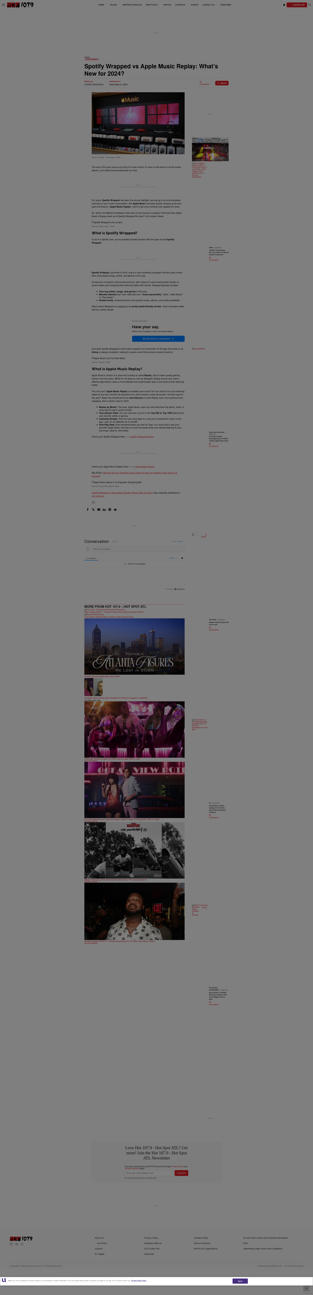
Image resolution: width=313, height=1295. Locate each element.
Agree (240, 1281)
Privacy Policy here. (138, 1280)
